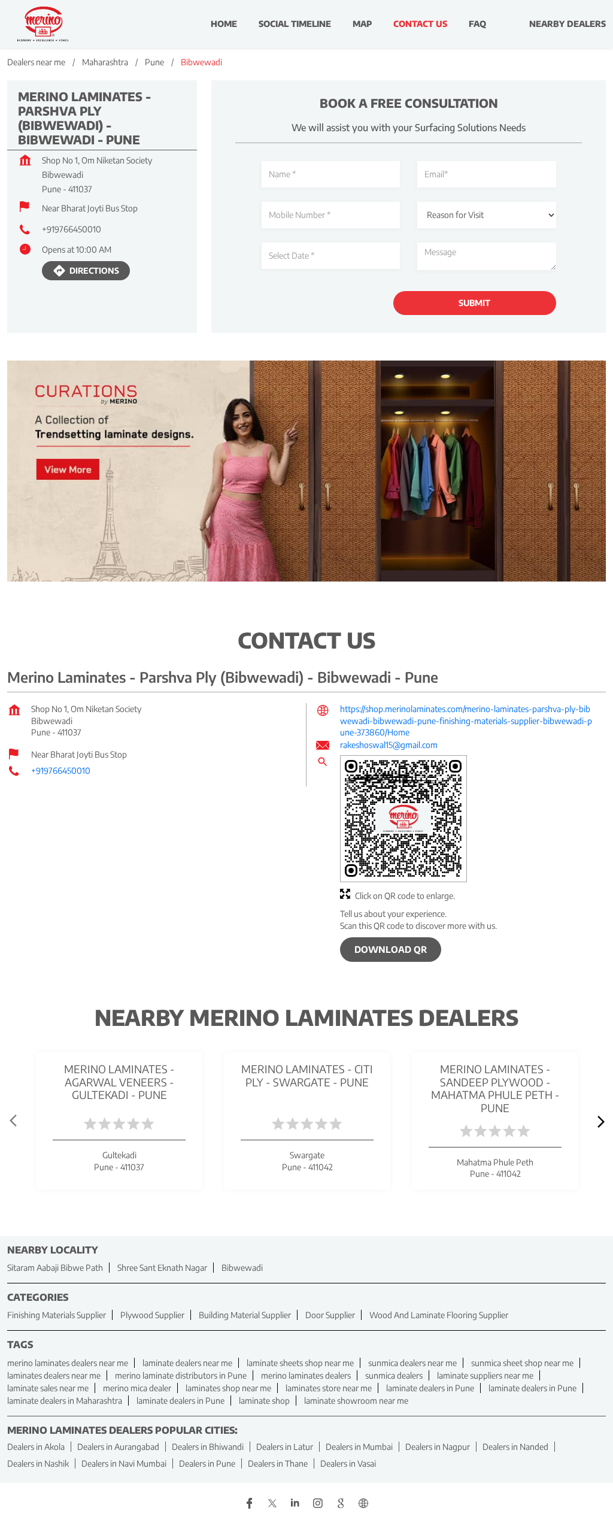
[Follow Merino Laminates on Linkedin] (295, 1503)
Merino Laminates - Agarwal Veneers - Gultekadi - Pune (119, 1081)
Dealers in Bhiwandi (208, 1446)
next (598, 1121)
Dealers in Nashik (38, 1463)
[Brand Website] (363, 1503)
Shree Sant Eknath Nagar (162, 1267)
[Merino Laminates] (43, 24)
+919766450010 (71, 229)
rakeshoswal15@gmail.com (389, 745)
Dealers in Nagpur (437, 1446)
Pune (154, 62)
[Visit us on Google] (340, 1503)
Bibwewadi (242, 1267)
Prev (14, 1121)
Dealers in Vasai (348, 1463)
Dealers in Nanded (515, 1446)
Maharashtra (105, 62)
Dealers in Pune (207, 1463)
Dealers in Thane (278, 1463)
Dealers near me (36, 62)
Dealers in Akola (36, 1446)
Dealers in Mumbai (359, 1446)
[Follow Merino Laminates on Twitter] (272, 1503)
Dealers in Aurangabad (118, 1446)
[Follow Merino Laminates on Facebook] (249, 1503)
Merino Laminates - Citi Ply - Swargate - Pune (307, 1075)
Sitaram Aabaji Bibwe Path (55, 1267)
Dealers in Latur (284, 1446)
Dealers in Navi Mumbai (123, 1463)
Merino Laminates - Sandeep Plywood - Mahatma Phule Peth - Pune (495, 1088)
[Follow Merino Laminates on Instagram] (317, 1503)
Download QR (390, 949)
